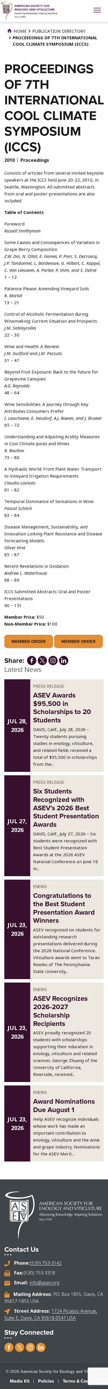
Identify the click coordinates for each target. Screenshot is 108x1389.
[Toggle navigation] (97, 11)
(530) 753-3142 (46, 1263)
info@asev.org (44, 1282)
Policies (46, 1381)
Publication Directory (59, 31)
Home (19, 31)
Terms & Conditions (83, 1381)
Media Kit (19, 1381)
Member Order (29, 641)
